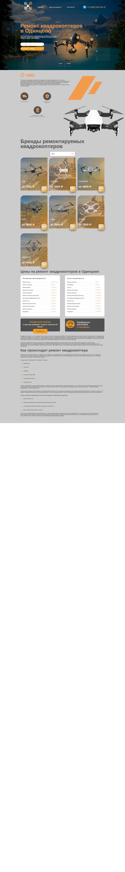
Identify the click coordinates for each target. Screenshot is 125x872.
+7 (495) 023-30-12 (96, 7)
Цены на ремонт (55, 7)
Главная (40, 7)
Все (53, 154)
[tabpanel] (62, 44)
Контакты (71, 7)
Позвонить (40, 331)
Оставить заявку (28, 49)
